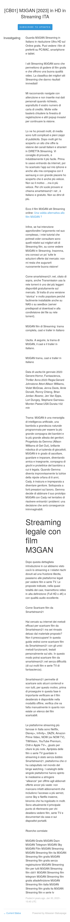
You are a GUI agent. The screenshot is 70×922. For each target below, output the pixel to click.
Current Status (12, 913)
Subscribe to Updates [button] (35, 27)
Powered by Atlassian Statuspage (49, 913)
